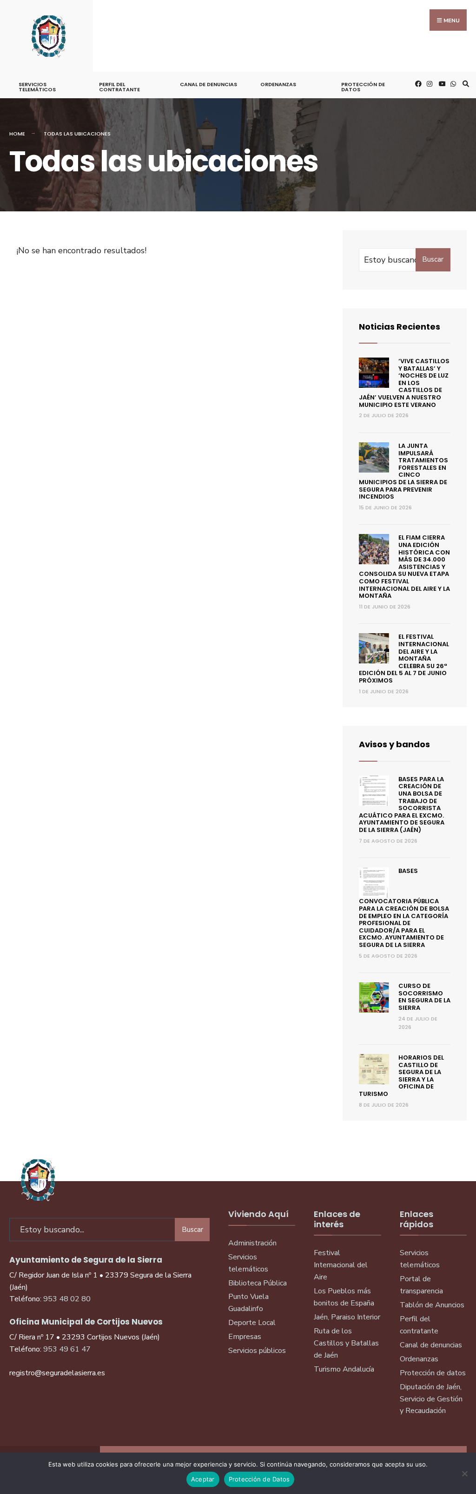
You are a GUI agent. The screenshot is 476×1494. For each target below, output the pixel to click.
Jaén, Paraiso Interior (347, 1317)
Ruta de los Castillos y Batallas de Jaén (346, 1343)
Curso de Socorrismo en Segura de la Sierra (424, 996)
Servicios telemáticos (37, 87)
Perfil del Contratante (119, 87)
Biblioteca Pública (257, 1283)
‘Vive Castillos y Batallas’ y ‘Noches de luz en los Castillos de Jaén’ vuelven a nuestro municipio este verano (404, 383)
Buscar (432, 259)
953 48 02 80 (67, 1299)
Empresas (244, 1337)
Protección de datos (433, 1373)
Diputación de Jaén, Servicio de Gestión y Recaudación (431, 1399)
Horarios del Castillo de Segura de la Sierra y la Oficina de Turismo (401, 1075)
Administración (252, 1243)
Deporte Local (252, 1323)
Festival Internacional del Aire (341, 1265)
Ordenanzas (278, 84)
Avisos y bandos (394, 744)
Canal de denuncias (208, 84)
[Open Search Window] (464, 83)
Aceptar (203, 1479)
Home (17, 133)
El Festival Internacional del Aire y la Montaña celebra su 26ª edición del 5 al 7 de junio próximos (404, 658)
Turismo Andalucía (344, 1369)
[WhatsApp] (452, 83)
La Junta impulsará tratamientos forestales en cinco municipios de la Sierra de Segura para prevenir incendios (403, 471)
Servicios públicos (257, 1350)
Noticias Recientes (399, 326)
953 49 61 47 (67, 1349)
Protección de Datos (363, 87)
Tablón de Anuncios (432, 1305)
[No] (464, 1473)
